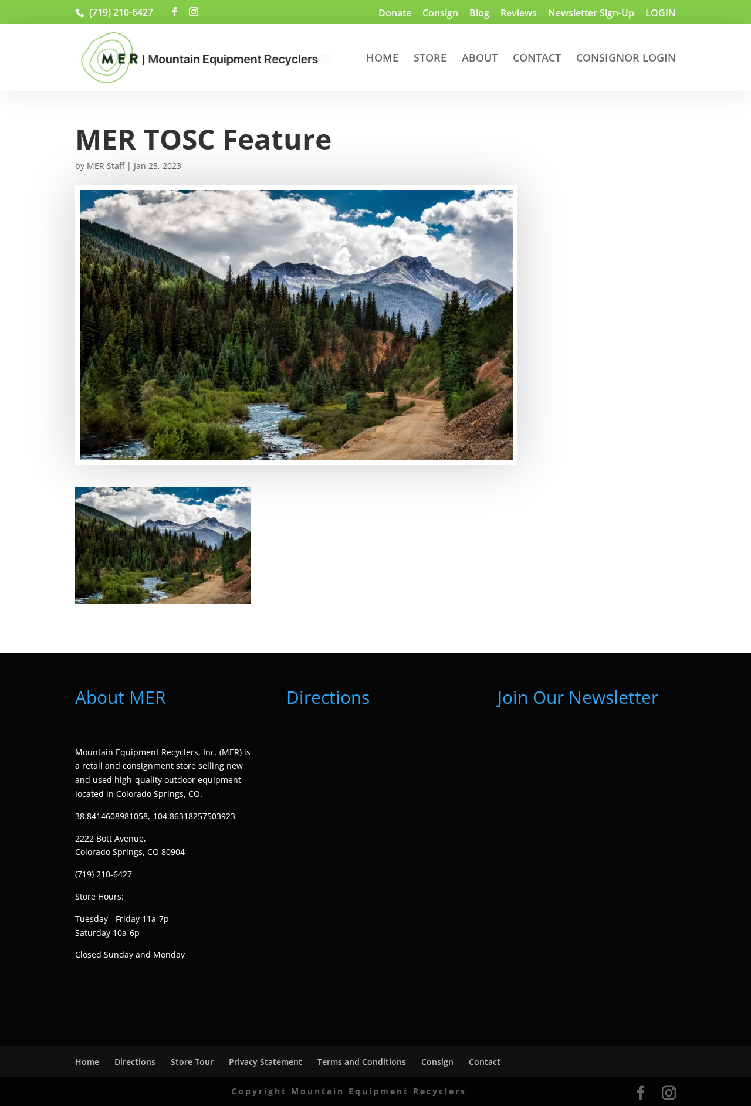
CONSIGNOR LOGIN (626, 59)
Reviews (518, 13)
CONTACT (537, 59)
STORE (430, 59)
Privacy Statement (265, 1061)
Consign (440, 13)
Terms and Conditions (361, 1061)
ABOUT (480, 59)
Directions (134, 1061)
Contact (484, 1061)
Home (87, 1061)
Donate (394, 13)
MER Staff (105, 165)
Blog (479, 13)
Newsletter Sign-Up (591, 13)
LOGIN (660, 13)
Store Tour (192, 1061)
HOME (382, 59)
